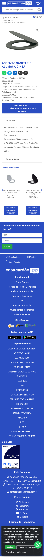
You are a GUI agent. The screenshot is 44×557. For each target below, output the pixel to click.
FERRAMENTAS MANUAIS (22, 399)
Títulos (33, 257)
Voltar (38, 17)
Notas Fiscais (14, 262)
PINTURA (22, 427)
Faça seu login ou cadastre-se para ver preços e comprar (22, 108)
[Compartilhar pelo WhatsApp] (4, 73)
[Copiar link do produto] (25, 73)
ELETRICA (22, 381)
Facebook (23, 509)
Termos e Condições (22, 296)
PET (22, 422)
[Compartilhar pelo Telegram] (9, 73)
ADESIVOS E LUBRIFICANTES (22, 349)
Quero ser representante (22, 310)
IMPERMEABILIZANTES (22, 408)
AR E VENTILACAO (22, 353)
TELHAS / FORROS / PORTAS (22, 436)
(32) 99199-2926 (23, 488)
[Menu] (4, 3)
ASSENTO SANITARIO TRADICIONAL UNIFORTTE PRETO (33, 192)
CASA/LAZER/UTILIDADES (22, 362)
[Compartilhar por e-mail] (20, 73)
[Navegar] (2, 190)
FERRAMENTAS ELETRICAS (22, 395)
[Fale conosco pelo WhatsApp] (38, 545)
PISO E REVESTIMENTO (22, 431)
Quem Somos (22, 282)
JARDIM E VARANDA (22, 413)
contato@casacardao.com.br (23, 492)
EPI (22, 385)
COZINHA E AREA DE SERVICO (22, 372)
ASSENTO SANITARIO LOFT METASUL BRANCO (11, 191)
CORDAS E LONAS (22, 367)
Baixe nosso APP (22, 314)
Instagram (23, 506)
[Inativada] (22, 457)
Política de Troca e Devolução (22, 287)
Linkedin (23, 517)
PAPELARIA (22, 418)
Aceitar (10, 547)
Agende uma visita (22, 305)
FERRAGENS (22, 390)
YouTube (23, 513)
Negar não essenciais (28, 547)
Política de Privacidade (22, 291)
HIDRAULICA (22, 404)
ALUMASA (11, 95)
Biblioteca (24, 502)
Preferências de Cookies (16, 552)
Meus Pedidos (14, 257)
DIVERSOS (22, 376)
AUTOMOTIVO (22, 358)
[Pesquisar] (39, 9)
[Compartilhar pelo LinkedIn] (15, 73)
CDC (22, 300)
